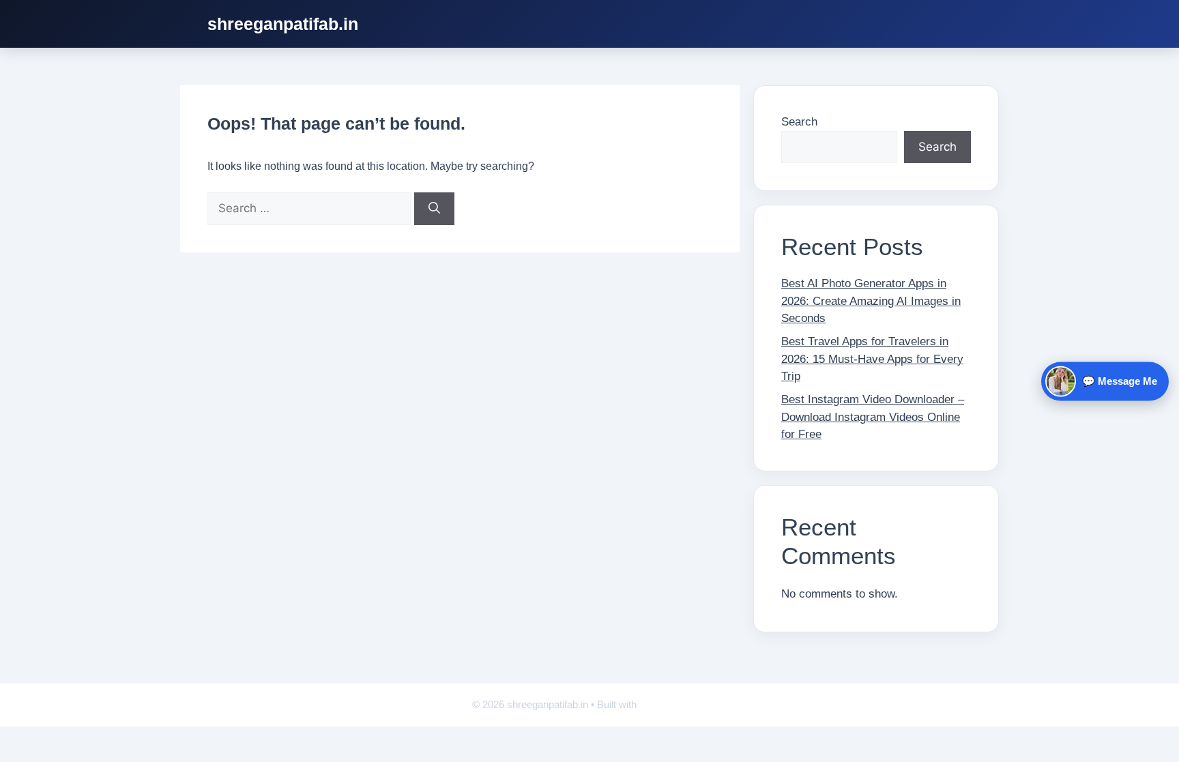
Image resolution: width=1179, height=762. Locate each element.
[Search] (434, 208)
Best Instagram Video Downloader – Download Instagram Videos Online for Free (872, 417)
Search (799, 121)
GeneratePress (673, 704)
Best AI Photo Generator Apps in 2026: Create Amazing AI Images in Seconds (871, 301)
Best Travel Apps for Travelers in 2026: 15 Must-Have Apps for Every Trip (872, 359)
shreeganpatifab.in (282, 23)
